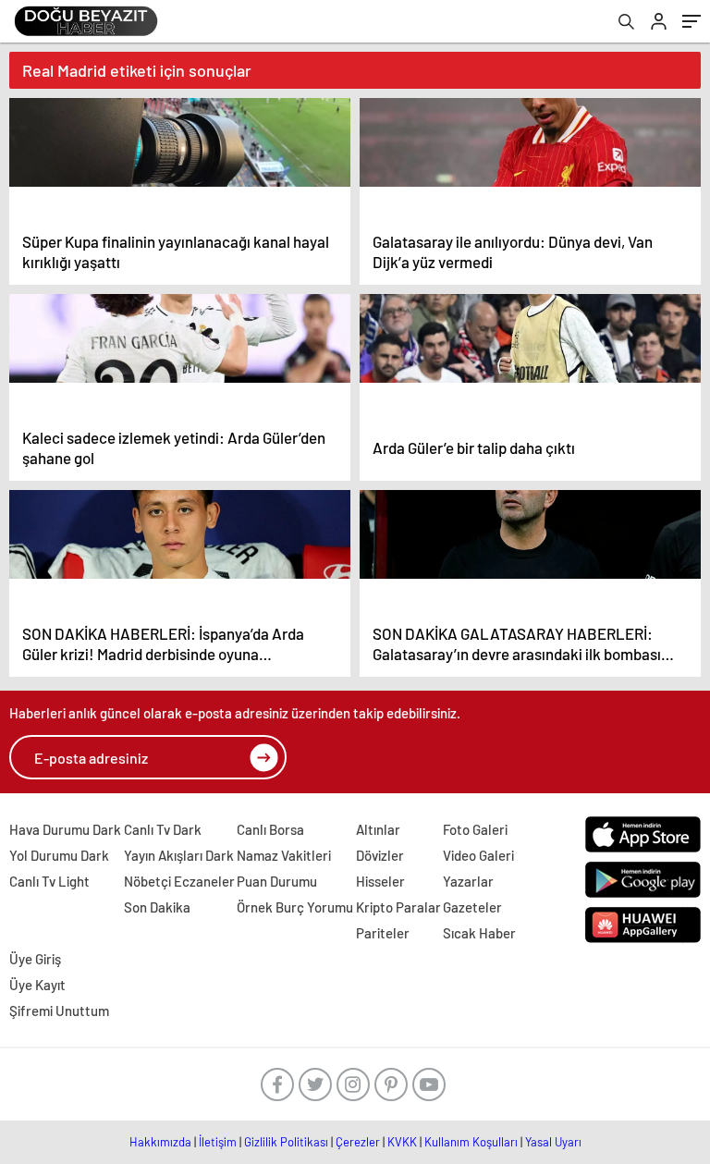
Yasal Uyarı (553, 1141)
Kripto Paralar (398, 907)
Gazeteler (472, 907)
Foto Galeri (475, 829)
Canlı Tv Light (49, 881)
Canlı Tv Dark (163, 829)
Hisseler (380, 881)
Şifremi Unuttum (59, 1010)
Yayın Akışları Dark (179, 855)
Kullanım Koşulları (471, 1141)
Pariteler (383, 933)
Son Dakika (157, 907)
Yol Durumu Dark (59, 855)
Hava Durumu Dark (65, 829)
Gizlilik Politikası (286, 1141)
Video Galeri (478, 855)
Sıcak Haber (479, 933)
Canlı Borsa (270, 829)
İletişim (218, 1141)
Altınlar (378, 829)
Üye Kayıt (37, 984)
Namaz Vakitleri (284, 855)
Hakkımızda (160, 1141)
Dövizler (380, 855)
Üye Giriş (35, 958)
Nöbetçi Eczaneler (179, 881)
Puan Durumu (277, 881)
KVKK (402, 1141)
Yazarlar (468, 881)
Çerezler (358, 1141)
